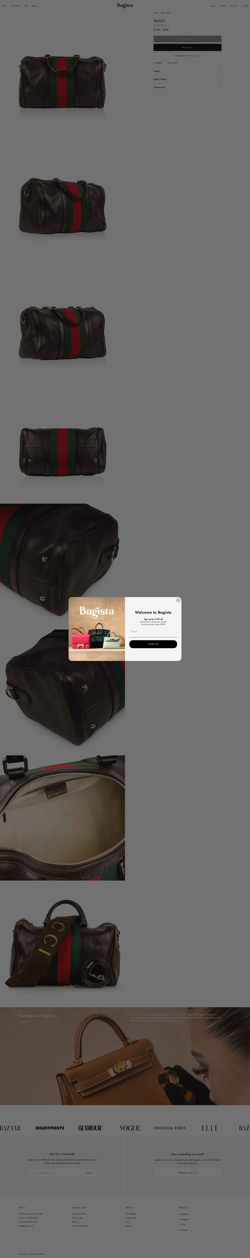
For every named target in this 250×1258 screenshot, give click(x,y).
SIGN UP (153, 644)
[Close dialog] (178, 600)
